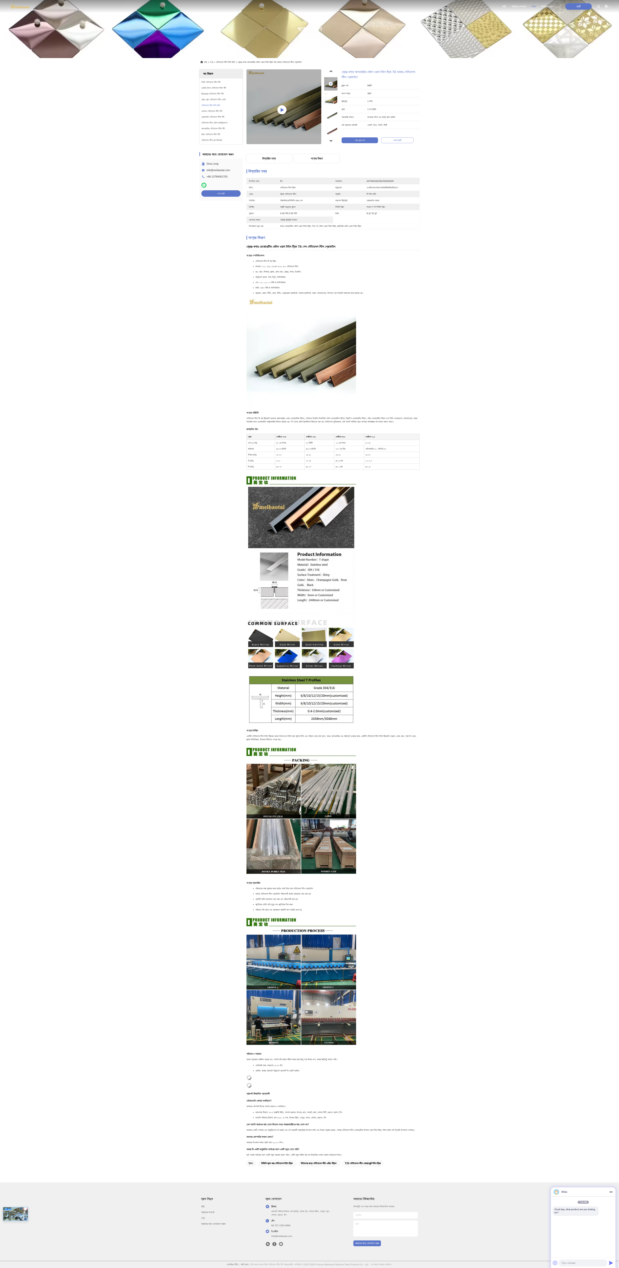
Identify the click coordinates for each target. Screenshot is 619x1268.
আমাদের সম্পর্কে (518, 6)
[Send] (611, 1262)
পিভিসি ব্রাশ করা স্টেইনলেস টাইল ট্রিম (277, 1163)
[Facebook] (274, 1245)
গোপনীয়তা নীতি (232, 1264)
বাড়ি (504, 6)
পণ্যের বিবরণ (317, 158)
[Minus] (611, 1192)
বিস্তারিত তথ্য (269, 158)
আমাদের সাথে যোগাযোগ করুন (548, 6)
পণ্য (533, 6)
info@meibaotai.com (218, 170)
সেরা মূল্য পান (360, 140)
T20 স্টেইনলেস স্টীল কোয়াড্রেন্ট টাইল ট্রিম (363, 1163)
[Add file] (555, 1262)
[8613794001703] (281, 1245)
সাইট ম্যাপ (245, 1264)
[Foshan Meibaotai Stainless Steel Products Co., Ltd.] (20, 6)
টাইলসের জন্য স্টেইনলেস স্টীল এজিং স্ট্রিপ (318, 1163)
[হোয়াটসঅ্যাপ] (204, 185)
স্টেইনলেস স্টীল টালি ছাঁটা (225, 62)
